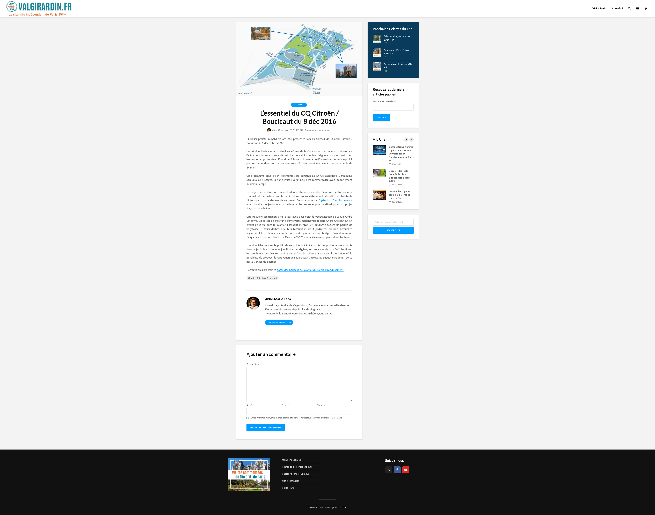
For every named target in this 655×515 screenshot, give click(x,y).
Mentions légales (291, 459)
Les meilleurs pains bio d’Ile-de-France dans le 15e (399, 195)
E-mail (285, 405)
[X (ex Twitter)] (388, 469)
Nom (249, 405)
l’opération (335, 200)
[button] (647, 4)
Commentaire (252, 364)
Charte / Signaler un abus (295, 473)
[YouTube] (405, 469)
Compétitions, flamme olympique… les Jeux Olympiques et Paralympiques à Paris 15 (401, 153)
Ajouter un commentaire (318, 130)
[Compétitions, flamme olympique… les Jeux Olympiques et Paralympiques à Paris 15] (379, 150)
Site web (321, 405)
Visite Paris (288, 487)
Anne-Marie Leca (280, 130)
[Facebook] (397, 469)
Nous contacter (290, 480)
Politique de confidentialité (297, 466)
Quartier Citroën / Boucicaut (262, 278)
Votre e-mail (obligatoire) (384, 101)
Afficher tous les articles (279, 322)
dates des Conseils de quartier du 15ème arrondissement (310, 269)
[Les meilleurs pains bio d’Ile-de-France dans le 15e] (379, 194)
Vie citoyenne (299, 105)
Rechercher (393, 230)
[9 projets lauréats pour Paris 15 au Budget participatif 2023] (379, 172)
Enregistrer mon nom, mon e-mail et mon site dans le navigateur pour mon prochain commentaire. (297, 418)
